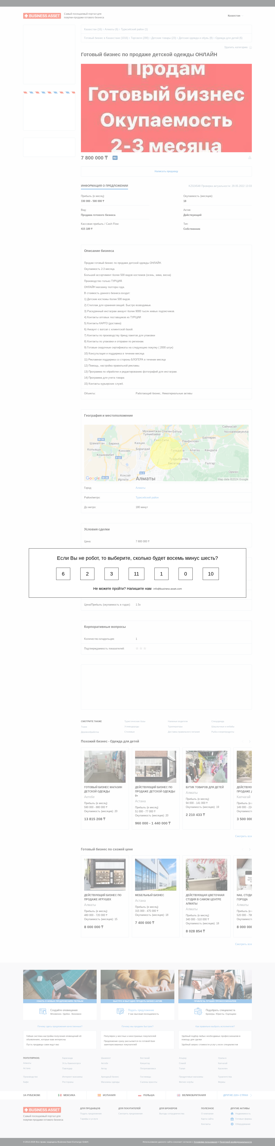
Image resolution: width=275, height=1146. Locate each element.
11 (136, 574)
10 (211, 574)
